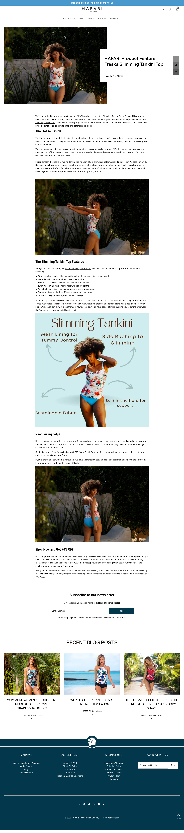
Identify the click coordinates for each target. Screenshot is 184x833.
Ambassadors (26, 773)
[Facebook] (79, 625)
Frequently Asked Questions (70, 776)
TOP (179, 819)
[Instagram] (84, 625)
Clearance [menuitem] (114, 18)
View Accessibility (111, 818)
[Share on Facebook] (176, 59)
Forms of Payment (113, 770)
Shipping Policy (114, 767)
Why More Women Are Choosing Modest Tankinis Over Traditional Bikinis (32, 704)
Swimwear (101, 18)
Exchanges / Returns (114, 763)
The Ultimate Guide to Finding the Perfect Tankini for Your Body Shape (152, 704)
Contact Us (70, 773)
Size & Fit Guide (70, 767)
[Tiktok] (104, 625)
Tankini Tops (70, 770)
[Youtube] (99, 625)
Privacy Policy (114, 776)
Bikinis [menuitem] (91, 18)
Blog (26, 770)
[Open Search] (163, 9)
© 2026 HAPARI (72, 818)
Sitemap (114, 779)
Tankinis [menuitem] (81, 18)
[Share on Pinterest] (176, 72)
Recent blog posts (92, 643)
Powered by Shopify (89, 818)
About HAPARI (70, 763)
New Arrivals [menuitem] (69, 18)
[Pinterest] (94, 625)
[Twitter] (89, 625)
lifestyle (53, 571)
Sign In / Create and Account (26, 763)
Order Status (26, 767)
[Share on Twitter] (176, 65)
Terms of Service (114, 773)
